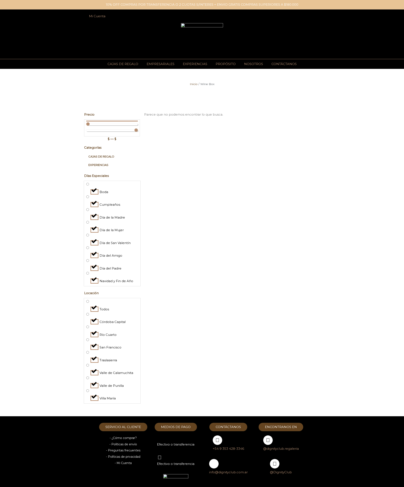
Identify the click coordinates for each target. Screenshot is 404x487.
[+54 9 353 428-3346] (217, 440)
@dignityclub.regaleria (281, 449)
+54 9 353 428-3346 (228, 449)
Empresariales (160, 64)
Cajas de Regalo (123, 64)
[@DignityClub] (274, 463)
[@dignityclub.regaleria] (268, 440)
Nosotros (253, 64)
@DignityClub (281, 472)
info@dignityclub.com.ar (228, 472)
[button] (307, 16)
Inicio (194, 84)
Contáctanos (284, 64)
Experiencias (195, 64)
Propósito (226, 64)
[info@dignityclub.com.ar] (214, 463)
